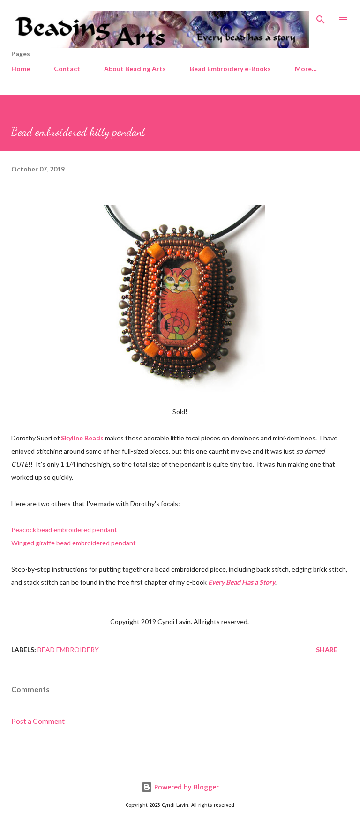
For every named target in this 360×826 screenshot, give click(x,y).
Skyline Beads (82, 438)
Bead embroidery (68, 650)
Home (20, 69)
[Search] (320, 16)
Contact (67, 69)
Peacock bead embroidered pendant (64, 530)
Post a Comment (38, 720)
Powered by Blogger (185, 786)
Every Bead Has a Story (241, 582)
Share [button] (327, 650)
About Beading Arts (135, 69)
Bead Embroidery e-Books (230, 69)
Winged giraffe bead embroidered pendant (73, 543)
